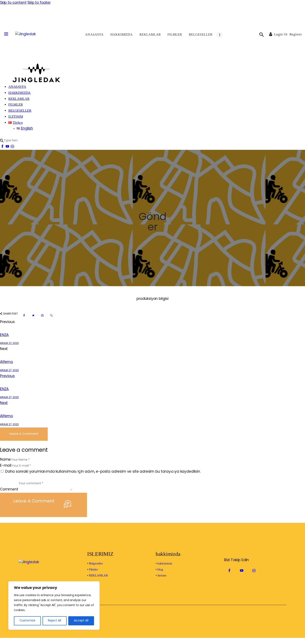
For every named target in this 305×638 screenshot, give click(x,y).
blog (160, 569)
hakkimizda (164, 563)
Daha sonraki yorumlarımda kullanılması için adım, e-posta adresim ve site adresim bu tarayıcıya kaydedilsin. (103, 471)
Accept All (81, 620)
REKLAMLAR (98, 575)
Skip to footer (39, 3)
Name (5, 459)
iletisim (162, 575)
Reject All (54, 620)
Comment (9, 489)
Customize (27, 620)
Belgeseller (96, 563)
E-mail (5, 465)
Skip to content (13, 3)
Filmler (93, 569)
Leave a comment (23, 434)
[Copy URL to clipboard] (51, 315)
